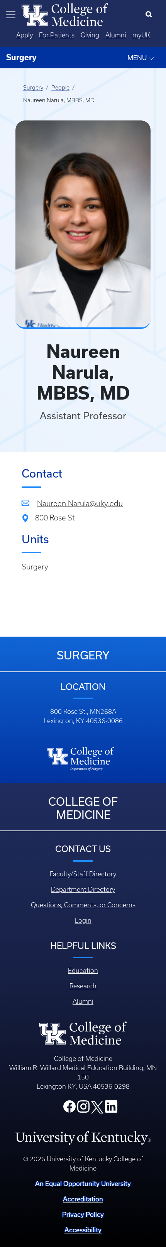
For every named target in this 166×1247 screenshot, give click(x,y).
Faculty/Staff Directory (83, 874)
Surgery (33, 88)
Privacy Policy (83, 1214)
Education (83, 970)
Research (83, 986)
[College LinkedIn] (111, 1108)
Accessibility (83, 1229)
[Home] (65, 13)
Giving (90, 35)
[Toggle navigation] (11, 14)
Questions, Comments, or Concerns (83, 904)
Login (83, 920)
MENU (137, 57)
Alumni (115, 35)
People (60, 88)
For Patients (57, 35)
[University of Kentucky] (83, 1137)
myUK (141, 35)
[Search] (150, 14)
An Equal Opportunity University (83, 1183)
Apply (24, 35)
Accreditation (83, 1199)
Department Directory (83, 889)
